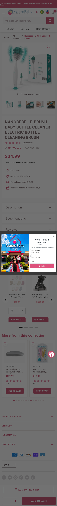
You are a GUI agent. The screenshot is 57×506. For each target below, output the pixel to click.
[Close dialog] (54, 236)
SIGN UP (42, 266)
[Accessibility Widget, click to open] (51, 354)
